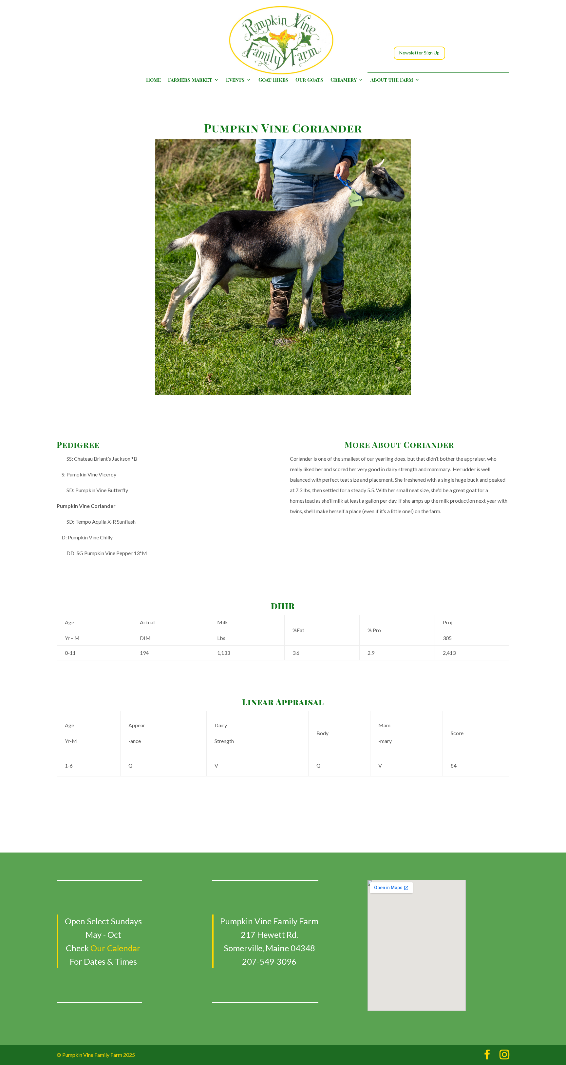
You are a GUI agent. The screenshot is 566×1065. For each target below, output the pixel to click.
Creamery (343, 80)
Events (235, 80)
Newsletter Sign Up (419, 52)
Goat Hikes (273, 80)
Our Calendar (115, 948)
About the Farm (391, 80)
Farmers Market (190, 80)
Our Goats (309, 80)
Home (153, 80)
